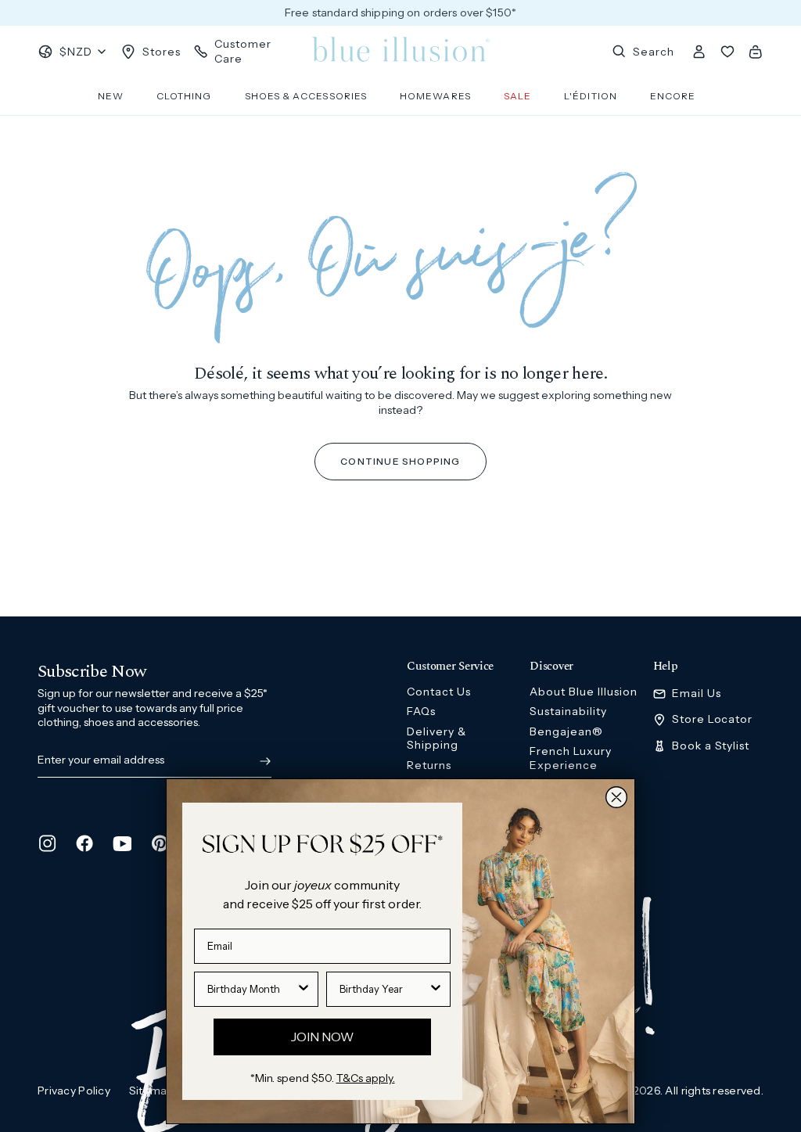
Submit (262, 761)
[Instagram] (47, 843)
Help (665, 666)
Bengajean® (566, 731)
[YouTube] (122, 843)
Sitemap (151, 1090)
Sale (517, 96)
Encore (672, 96)
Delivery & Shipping (436, 738)
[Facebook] (84, 843)
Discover (551, 666)
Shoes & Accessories (306, 96)
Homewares (435, 96)
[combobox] (251, 989)
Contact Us (439, 692)
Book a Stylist (711, 746)
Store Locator (712, 719)
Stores (161, 52)
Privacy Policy (74, 1090)
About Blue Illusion (584, 692)
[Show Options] (303, 989)
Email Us (696, 693)
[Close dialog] (616, 797)
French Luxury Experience (571, 758)
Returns (429, 765)
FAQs (421, 711)
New (111, 96)
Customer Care (242, 51)
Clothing (184, 96)
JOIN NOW (322, 1036)
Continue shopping (400, 461)
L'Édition (590, 96)
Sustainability (568, 711)
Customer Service (450, 666)
